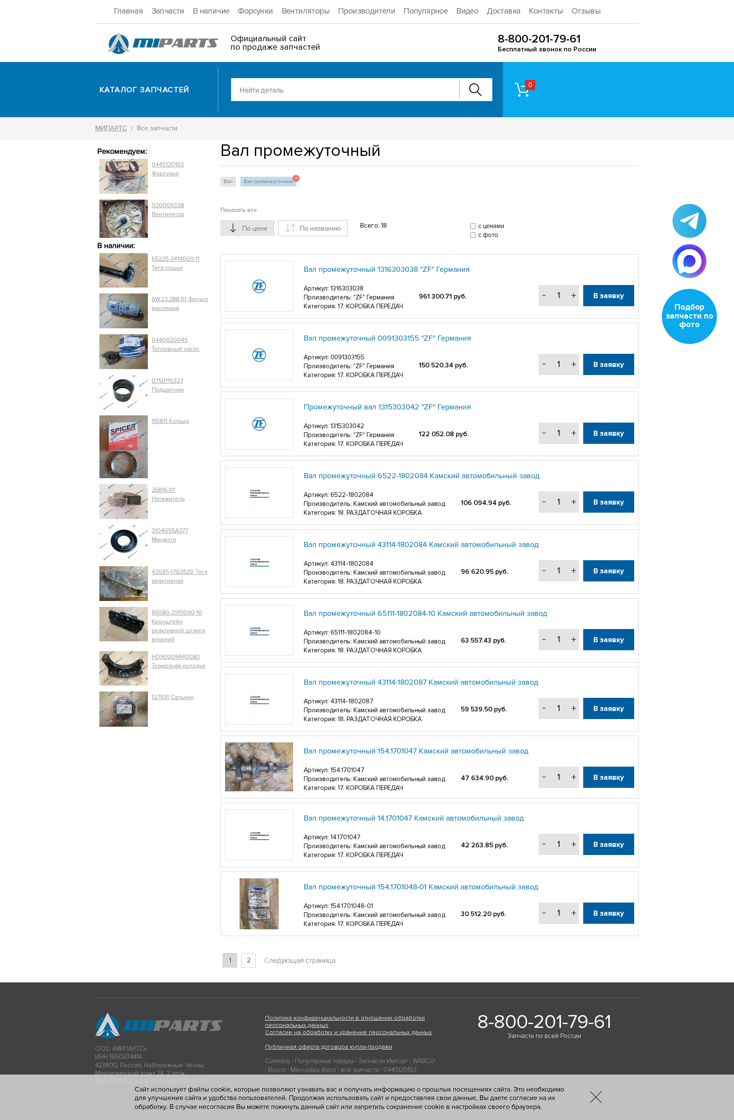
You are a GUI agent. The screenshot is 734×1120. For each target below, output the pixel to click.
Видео (467, 11)
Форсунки (255, 11)
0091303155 (347, 357)
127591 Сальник (173, 697)
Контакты (546, 11)
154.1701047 (347, 770)
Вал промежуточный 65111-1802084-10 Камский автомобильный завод (425, 613)
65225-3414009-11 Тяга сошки (176, 263)
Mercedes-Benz (313, 1070)
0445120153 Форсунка (168, 169)
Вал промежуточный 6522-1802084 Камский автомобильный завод (421, 475)
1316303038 (347, 288)
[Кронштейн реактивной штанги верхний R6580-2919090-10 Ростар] (123, 626)
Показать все (238, 210)
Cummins (277, 1061)
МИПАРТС (111, 128)
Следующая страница (300, 960)
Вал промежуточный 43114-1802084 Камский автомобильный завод (421, 544)
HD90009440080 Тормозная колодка (178, 661)
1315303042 (347, 426)
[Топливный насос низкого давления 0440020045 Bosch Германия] (123, 351)
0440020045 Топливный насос (176, 344)
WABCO (423, 1061)
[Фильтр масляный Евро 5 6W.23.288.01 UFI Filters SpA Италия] (123, 311)
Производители (366, 11)
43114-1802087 (351, 701)
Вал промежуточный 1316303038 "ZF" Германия (387, 269)
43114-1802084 (351, 563)
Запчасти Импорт (383, 1061)
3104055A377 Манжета (170, 535)
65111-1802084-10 (355, 632)
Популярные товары (324, 1061)
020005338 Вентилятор (168, 210)
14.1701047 (345, 837)
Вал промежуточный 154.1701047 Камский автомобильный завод (416, 751)
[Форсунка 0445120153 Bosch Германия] (123, 176)
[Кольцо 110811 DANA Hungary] (123, 447)
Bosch (277, 1070)
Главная (128, 11)
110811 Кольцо (170, 421)
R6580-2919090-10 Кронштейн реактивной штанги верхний (178, 626)
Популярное (426, 11)
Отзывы (586, 11)
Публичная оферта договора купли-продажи (328, 1046)
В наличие (211, 11)
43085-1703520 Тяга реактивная (179, 576)
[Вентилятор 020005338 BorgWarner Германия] (123, 218)
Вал (228, 181)
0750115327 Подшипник (168, 385)
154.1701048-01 (351, 906)
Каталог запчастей (144, 89)
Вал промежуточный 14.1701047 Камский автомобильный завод (414, 818)
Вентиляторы (306, 11)
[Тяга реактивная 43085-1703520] (123, 583)
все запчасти (360, 1070)
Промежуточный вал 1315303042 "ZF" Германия (387, 407)
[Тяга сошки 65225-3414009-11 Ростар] (123, 270)
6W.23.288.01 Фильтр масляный (180, 304)
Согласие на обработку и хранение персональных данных (348, 1032)
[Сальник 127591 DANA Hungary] (123, 709)
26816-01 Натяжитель (168, 494)
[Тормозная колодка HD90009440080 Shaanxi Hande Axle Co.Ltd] (123, 668)
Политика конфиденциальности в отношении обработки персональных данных (345, 1021)
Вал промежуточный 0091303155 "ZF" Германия (387, 338)
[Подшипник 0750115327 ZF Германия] (123, 392)
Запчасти (168, 11)
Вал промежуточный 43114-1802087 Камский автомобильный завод (421, 682)
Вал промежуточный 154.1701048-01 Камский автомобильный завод (421, 886)
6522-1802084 (351, 495)
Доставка (503, 11)
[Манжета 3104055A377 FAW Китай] (123, 542)
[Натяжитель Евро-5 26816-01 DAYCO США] (123, 501)
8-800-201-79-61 (539, 39)
